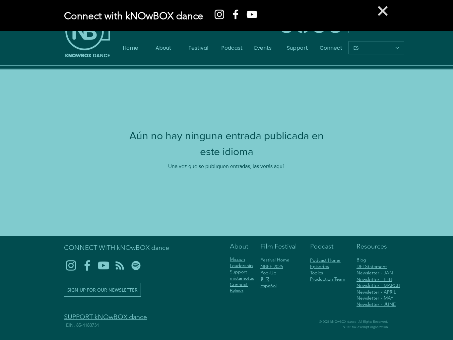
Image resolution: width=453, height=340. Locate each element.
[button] (383, 11)
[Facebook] (235, 14)
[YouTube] (251, 14)
